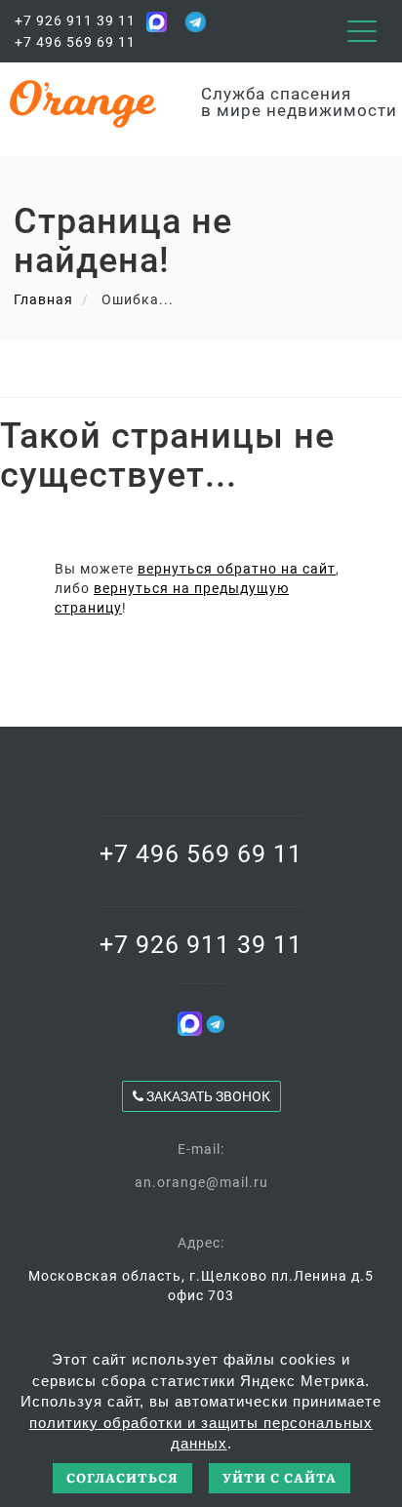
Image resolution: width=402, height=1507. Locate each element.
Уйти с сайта (279, 1477)
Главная (43, 299)
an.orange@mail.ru (201, 1182)
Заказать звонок (206, 1096)
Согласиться (122, 1477)
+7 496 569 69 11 (75, 42)
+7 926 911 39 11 (75, 20)
